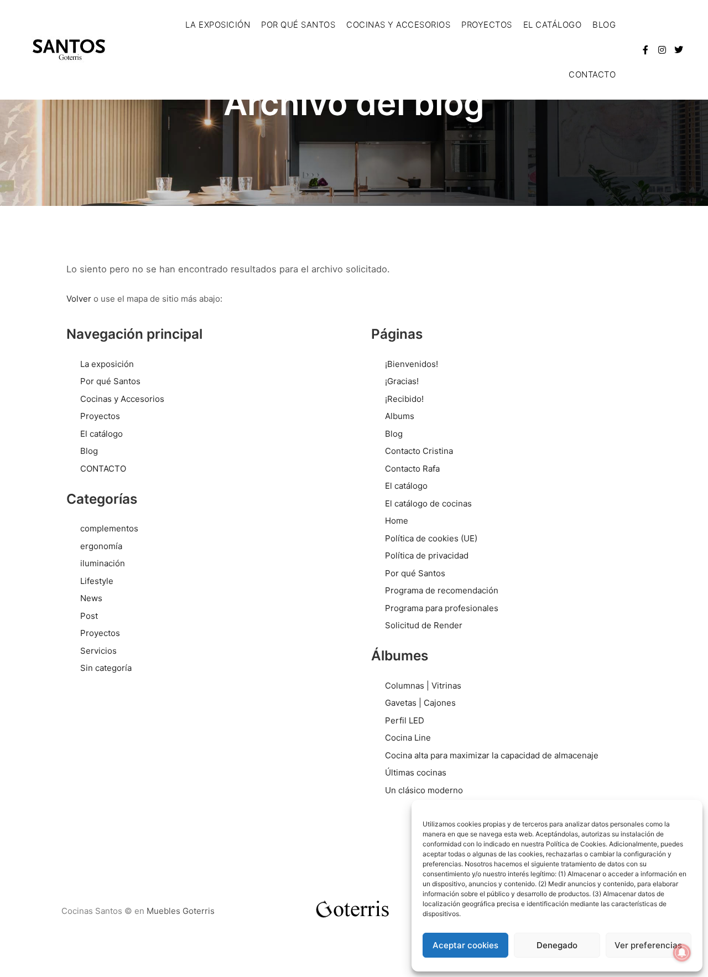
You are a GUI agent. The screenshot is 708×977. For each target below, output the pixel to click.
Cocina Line (408, 737)
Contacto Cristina (419, 451)
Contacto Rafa (412, 468)
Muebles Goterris (181, 911)
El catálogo (101, 433)
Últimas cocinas (415, 772)
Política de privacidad (426, 555)
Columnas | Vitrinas (423, 685)
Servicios (98, 650)
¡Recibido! (404, 399)
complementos (109, 528)
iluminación (102, 563)
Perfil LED (404, 720)
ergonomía (101, 546)
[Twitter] (678, 50)
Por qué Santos (110, 381)
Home (396, 520)
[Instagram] (662, 50)
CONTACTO (103, 468)
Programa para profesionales (441, 608)
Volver (78, 298)
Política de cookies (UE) (431, 538)
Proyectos (100, 416)
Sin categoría (106, 668)
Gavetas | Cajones (420, 702)
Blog (89, 451)
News (91, 598)
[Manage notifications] (682, 953)
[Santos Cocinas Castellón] (69, 50)
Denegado (557, 945)
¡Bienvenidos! (411, 364)
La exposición (107, 364)
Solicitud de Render (423, 625)
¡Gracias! (402, 381)
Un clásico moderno (424, 790)
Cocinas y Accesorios (122, 399)
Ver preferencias (648, 945)
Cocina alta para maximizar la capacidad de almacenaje (491, 755)
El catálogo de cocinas (428, 503)
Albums (399, 416)
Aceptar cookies (465, 945)
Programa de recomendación (441, 590)
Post (89, 616)
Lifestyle (96, 581)
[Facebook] (645, 50)
